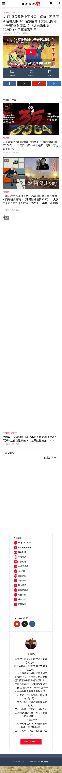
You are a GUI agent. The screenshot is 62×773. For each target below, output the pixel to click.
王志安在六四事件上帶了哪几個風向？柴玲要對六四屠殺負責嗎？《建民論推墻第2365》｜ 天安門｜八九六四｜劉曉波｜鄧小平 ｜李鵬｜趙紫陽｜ (30, 201)
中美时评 (6, 433)
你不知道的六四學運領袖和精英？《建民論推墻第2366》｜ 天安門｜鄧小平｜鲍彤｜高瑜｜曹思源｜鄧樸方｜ (30, 145)
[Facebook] (32, 624)
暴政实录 (14, 12)
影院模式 (31, 75)
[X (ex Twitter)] (24, 624)
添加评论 (17, 33)
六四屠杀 (6, 12)
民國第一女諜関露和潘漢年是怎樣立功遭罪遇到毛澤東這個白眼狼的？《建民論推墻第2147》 (30, 438)
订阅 (49, 75)
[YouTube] (17, 624)
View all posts (31, 741)
